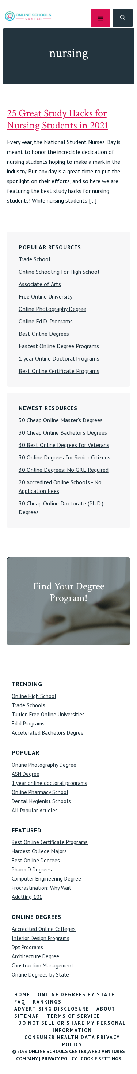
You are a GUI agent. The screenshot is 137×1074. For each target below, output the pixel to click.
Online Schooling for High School (59, 271)
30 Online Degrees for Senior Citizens (64, 457)
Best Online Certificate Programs (59, 370)
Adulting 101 (27, 896)
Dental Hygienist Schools (41, 801)
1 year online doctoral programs (49, 782)
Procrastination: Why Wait (41, 887)
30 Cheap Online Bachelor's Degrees (63, 432)
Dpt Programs (27, 947)
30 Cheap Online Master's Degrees (61, 420)
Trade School (34, 259)
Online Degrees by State (40, 974)
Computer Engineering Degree (46, 878)
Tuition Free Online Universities (48, 714)
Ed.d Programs (28, 723)
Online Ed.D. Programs (46, 321)
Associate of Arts (40, 284)
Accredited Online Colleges (44, 928)
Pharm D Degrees (32, 869)
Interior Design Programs (40, 938)
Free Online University (45, 296)
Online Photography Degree (52, 308)
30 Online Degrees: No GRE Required (64, 469)
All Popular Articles (35, 810)
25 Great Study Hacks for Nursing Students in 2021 (57, 119)
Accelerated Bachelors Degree (48, 732)
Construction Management (42, 965)
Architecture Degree (35, 956)
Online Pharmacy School (40, 792)
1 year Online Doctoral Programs (59, 358)
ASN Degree (25, 773)
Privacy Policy (59, 1059)
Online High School (34, 696)
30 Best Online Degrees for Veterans (64, 445)
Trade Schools (28, 705)
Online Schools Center (28, 15)
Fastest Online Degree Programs (59, 346)
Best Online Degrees (44, 333)
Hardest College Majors (39, 851)
